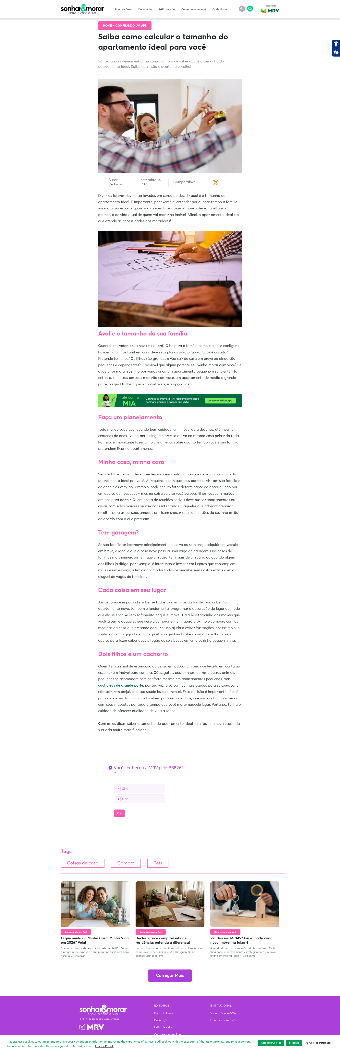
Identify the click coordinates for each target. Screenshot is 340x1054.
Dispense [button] (294, 1043)
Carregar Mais (170, 976)
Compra (126, 863)
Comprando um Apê (193, 9)
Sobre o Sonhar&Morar (224, 1013)
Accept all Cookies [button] (271, 1043)
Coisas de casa (82, 863)
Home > (109, 25)
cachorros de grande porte (120, 685)
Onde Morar (220, 9)
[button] (318, 1043)
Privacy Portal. (104, 1046)
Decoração (145, 9)
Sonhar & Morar (82, 6)
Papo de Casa (123, 9)
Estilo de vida (166, 9)
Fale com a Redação (223, 1020)
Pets (157, 863)
